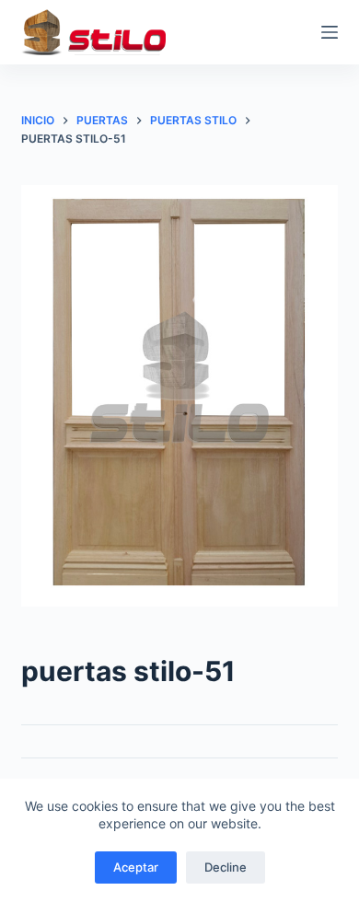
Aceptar (135, 867)
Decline (225, 867)
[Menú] (329, 32)
